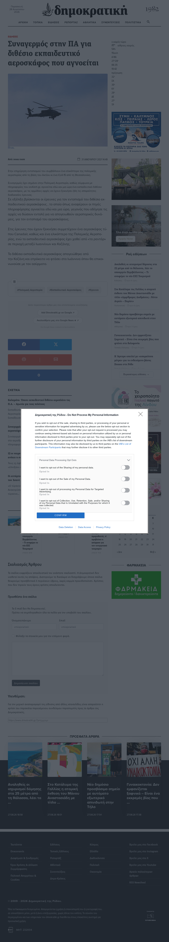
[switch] (125, 467)
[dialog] (84, 471)
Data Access (84, 527)
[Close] (141, 415)
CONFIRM (61, 515)
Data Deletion (66, 527)
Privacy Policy (103, 527)
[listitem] (84, 460)
